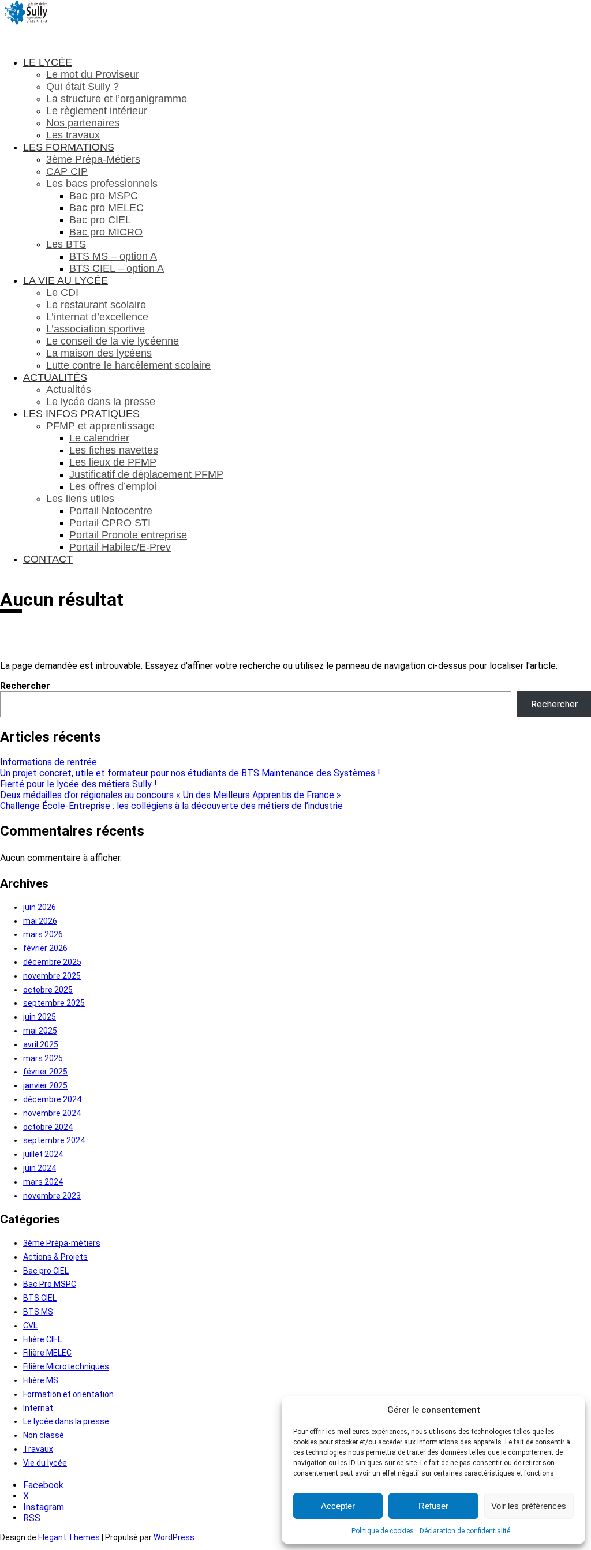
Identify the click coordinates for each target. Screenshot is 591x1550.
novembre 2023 (52, 1195)
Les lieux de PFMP (112, 462)
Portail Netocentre (110, 510)
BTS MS (38, 1311)
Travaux (38, 1449)
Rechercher (25, 685)
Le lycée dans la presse (100, 401)
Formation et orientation (68, 1394)
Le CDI (62, 292)
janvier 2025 (45, 1085)
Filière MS (40, 1380)
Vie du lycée (45, 1462)
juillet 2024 (43, 1154)
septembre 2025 (54, 1003)
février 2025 (45, 1071)
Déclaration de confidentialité (465, 1531)
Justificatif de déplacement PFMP (146, 474)
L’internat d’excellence (97, 317)
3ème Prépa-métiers (61, 1243)
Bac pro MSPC (103, 195)
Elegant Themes (69, 1537)
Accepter (338, 1506)
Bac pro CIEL (100, 220)
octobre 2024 (48, 1127)
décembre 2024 (52, 1099)
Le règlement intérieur (96, 111)
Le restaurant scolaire (96, 304)
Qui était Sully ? (82, 86)
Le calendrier (99, 438)
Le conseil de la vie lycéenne (112, 341)
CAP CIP (67, 171)
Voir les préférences (528, 1506)
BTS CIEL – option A (116, 268)
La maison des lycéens (99, 353)
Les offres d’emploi (112, 486)
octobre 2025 (48, 989)
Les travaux (73, 135)
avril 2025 (40, 1044)
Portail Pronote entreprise (128, 535)
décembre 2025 (52, 962)
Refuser (433, 1506)
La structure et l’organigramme (116, 98)
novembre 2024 (52, 1113)
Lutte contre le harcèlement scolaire (128, 365)
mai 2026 (40, 921)
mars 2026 (43, 934)
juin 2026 (39, 907)
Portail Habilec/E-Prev (120, 547)
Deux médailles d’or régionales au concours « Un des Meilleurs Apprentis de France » (170, 794)
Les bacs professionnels (102, 183)
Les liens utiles (80, 498)
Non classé (43, 1435)
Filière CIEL (42, 1339)
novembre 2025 (52, 975)
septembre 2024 (54, 1140)
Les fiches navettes (113, 450)
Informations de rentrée (48, 762)
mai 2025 (40, 1030)
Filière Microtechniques (66, 1366)
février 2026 (45, 948)
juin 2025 (39, 1016)
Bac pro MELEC (106, 208)
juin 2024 (39, 1168)
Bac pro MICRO (106, 232)
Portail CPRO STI (110, 523)
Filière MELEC (47, 1352)
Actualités (68, 389)
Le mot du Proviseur (92, 74)
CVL (30, 1325)
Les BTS (66, 244)
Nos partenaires (82, 123)
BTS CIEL (40, 1297)
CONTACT (48, 559)
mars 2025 (43, 1058)
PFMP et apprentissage (100, 426)
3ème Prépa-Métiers (93, 159)
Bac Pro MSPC (49, 1284)
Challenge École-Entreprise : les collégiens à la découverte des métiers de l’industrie (171, 805)
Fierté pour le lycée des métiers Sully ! (78, 783)
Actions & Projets (55, 1256)
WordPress (174, 1537)
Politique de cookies (382, 1531)
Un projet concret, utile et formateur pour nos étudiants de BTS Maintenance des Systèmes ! (190, 772)
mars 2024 (43, 1181)
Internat (38, 1408)
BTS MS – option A (113, 256)
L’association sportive (95, 329)
